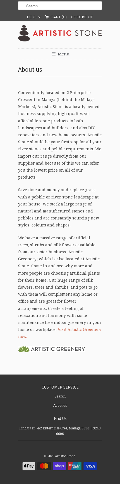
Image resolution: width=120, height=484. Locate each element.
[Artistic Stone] (60, 34)
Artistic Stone (65, 456)
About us (60, 406)
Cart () (58, 17)
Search (60, 396)
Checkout (82, 17)
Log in (33, 17)
